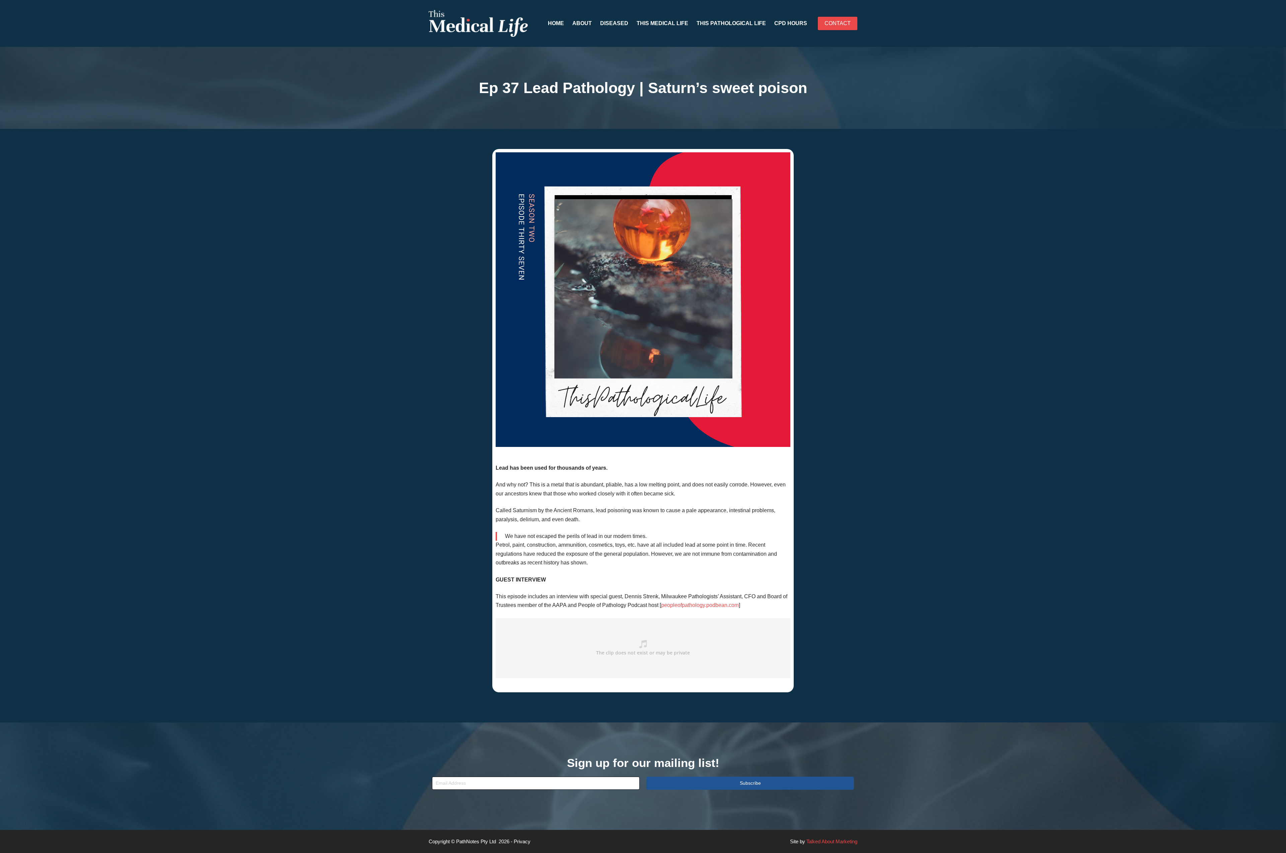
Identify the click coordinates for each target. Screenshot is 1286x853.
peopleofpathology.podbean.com (700, 605)
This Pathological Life (731, 23)
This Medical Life (662, 23)
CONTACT (838, 23)
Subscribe (750, 783)
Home (556, 23)
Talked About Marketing (831, 841)
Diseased (614, 23)
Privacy (522, 841)
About (582, 23)
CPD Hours (790, 23)
